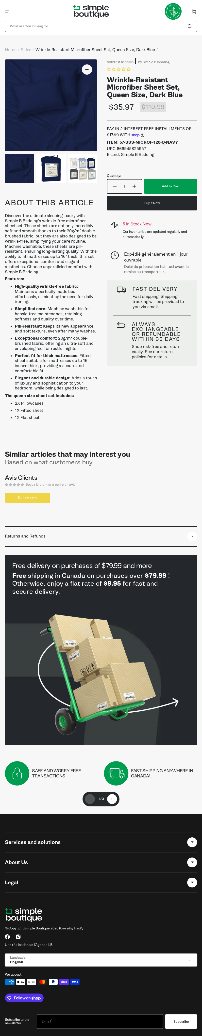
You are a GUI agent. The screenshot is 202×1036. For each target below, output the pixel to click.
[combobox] (101, 26)
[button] (6, 11)
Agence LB (43, 944)
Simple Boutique (37, 928)
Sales (26, 49)
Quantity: (114, 176)
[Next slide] (112, 799)
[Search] (190, 26)
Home (11, 49)
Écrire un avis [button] (27, 497)
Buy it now (152, 203)
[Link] (101, 650)
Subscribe (181, 1022)
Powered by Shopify (71, 928)
